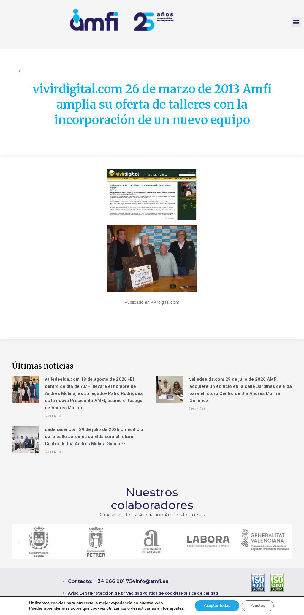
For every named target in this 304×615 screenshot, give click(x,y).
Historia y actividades (44, 71)
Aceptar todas (217, 605)
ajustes (176, 608)
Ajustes (258, 605)
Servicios (94, 71)
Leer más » (53, 416)
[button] (296, 22)
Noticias (75, 71)
